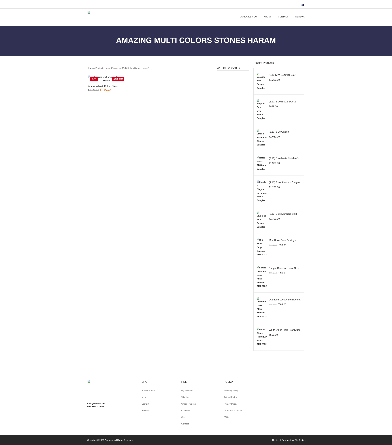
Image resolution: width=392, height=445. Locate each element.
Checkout (185, 410)
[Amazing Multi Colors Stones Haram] (106, 78)
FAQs (226, 417)
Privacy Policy (230, 404)
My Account (186, 390)
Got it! (377, 5)
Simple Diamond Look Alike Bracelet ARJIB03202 (284, 270)
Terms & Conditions (233, 410)
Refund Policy (230, 397)
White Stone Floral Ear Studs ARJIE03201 (284, 332)
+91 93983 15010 (95, 406)
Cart (183, 417)
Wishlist (185, 397)
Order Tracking (188, 404)
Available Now (248, 16)
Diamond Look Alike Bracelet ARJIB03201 (284, 301)
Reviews (300, 16)
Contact (283, 16)
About (267, 16)
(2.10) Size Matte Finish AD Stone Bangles (284, 160)
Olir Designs (300, 440)
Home (91, 68)
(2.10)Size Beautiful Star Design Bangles (282, 77)
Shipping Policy (231, 390)
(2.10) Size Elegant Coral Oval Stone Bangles (282, 103)
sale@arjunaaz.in (96, 403)
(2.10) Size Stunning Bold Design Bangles (283, 216)
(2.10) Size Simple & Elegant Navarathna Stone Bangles (284, 184)
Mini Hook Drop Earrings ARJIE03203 (282, 242)
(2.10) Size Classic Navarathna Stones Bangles (284, 133)
